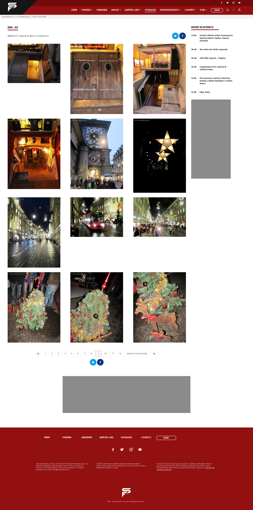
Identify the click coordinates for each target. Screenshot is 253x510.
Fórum (74, 10)
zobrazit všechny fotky (137, 353)
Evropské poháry (23, 17)
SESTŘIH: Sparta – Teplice (213, 58)
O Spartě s (146, 437)
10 (105, 353)
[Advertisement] (211, 139)
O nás (202, 10)
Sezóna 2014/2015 (39, 17)
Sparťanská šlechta (169, 10)
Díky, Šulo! (205, 92)
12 (120, 353)
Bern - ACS (13, 28)
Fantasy (115, 10)
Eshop (217, 10)
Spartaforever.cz (8, 17)
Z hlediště (189, 10)
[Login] (241, 10)
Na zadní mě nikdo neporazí (214, 49)
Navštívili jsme (132, 10)
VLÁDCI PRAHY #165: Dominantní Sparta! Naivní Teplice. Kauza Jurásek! (216, 38)
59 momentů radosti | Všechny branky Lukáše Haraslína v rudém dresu (216, 81)
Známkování (101, 10)
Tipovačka (85, 10)
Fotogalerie (150, 10)
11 (113, 353)
